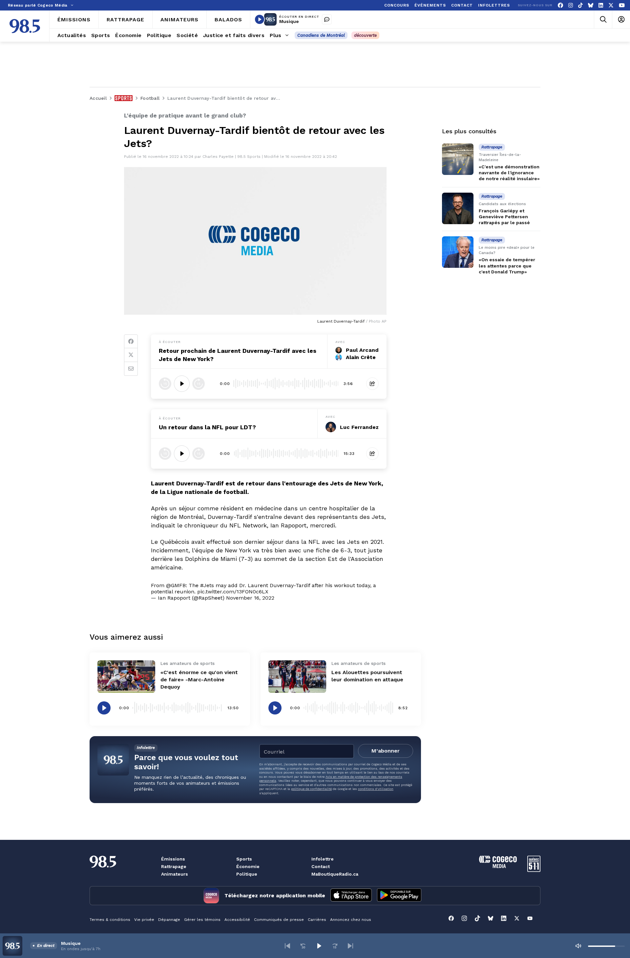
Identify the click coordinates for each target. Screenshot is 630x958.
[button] (287, 945)
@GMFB (176, 585)
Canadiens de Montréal (321, 35)
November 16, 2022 (250, 598)
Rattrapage (173, 866)
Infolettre (322, 859)
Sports (244, 859)
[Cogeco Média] (498, 866)
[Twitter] (131, 355)
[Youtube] (622, 5)
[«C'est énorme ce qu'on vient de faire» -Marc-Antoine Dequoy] (126, 676)
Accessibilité (237, 919)
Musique (289, 21)
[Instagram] (570, 5)
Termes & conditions (110, 919)
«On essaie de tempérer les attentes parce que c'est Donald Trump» (507, 265)
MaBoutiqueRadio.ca (334, 874)
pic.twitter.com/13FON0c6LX (232, 591)
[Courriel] (131, 369)
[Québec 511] (533, 870)
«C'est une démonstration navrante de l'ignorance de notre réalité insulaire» (509, 172)
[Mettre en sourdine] (578, 945)
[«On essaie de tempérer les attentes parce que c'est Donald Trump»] (457, 252)
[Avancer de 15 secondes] (198, 383)
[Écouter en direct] (259, 19)
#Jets (207, 585)
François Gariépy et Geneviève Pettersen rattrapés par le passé (504, 216)
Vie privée (144, 919)
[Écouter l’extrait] (182, 383)
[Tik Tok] (580, 5)
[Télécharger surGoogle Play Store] (399, 895)
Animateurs (174, 874)
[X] (611, 5)
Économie (248, 866)
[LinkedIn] (600, 5)
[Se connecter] (621, 20)
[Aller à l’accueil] (25, 26)
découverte (365, 35)
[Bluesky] (590, 5)
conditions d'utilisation (375, 789)
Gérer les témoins (202, 919)
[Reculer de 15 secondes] (165, 383)
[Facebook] (560, 5)
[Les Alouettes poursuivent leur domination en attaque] (297, 676)
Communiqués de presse (279, 919)
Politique (246, 874)
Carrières (317, 919)
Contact (320, 866)
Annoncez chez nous (350, 919)
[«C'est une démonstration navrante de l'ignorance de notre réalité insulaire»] (457, 159)
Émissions (173, 859)
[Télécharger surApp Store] (351, 895)
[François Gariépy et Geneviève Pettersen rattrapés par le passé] (457, 208)
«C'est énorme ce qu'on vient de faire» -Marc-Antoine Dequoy (199, 679)
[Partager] (372, 383)
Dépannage (169, 919)
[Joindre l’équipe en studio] (327, 19)
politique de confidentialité (311, 789)
